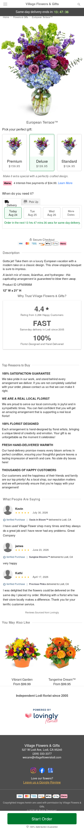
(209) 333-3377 (42, 753)
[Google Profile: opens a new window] (50, 770)
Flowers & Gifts (20, 17)
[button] (75, 821)
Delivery (12, 204)
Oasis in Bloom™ (38, 519)
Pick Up (33, 202)
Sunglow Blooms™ (39, 557)
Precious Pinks (37, 584)
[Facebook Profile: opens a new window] (42, 770)
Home (6, 17)
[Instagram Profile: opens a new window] (33, 770)
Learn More (65, 183)
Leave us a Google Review (42, 782)
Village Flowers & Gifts (42, 3)
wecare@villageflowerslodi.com (42, 757)
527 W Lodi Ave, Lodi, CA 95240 (42, 750)
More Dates (71, 212)
